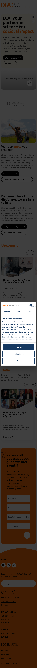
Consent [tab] (7, 311)
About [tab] (30, 311)
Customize (17, 354)
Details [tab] (18, 311)
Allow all (18, 347)
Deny (18, 361)
